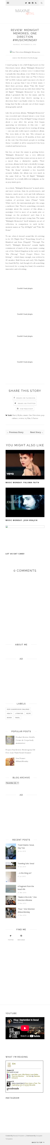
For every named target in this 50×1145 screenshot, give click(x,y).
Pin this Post (26, 409)
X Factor (34, 418)
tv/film (27, 418)
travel (17, 718)
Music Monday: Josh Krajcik (22, 520)
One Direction (34, 415)
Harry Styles (17, 415)
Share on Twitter (26, 403)
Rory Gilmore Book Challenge (18, 709)
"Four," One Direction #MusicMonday (26, 910)
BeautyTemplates (19, 1136)
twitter (10, 940)
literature (19, 713)
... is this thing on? (24, 873)
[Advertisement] (21, 678)
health (9, 713)
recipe (28, 713)
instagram (21, 940)
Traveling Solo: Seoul (26, 863)
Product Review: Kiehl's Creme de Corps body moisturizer (25, 740)
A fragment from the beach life (26, 888)
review (21, 418)
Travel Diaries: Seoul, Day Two (26, 846)
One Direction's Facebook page (28, 58)
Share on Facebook (25, 398)
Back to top (37, 1142)
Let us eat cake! (15, 554)
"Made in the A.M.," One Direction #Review (27, 898)
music (25, 415)
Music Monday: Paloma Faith (22, 482)
